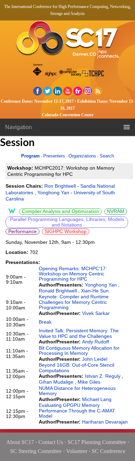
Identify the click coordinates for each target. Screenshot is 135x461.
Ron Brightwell (60, 186)
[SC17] (67, 41)
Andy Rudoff (95, 341)
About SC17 (20, 442)
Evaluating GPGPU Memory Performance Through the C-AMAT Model (77, 410)
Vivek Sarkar (96, 313)
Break (45, 322)
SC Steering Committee (36, 451)
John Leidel (94, 359)
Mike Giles (89, 382)
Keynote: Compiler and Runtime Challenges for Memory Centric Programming (74, 302)
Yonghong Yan (53, 192)
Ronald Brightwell (58, 290)
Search (107, 156)
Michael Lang (96, 399)
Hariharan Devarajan (105, 422)
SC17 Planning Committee (97, 442)
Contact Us (50, 442)
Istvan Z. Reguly (102, 376)
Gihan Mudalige (56, 382)
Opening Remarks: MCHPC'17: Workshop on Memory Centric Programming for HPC (73, 274)
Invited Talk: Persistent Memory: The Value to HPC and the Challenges (79, 333)
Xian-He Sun (95, 290)
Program (30, 156)
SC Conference (108, 451)
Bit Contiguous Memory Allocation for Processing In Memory (79, 350)
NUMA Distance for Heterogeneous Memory (77, 390)
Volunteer (76, 451)
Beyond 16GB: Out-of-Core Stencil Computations (76, 367)
